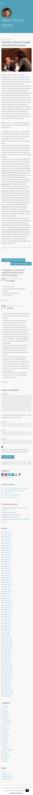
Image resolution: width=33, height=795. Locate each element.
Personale (6, 736)
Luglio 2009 (6, 625)
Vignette (5, 761)
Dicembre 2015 (7, 548)
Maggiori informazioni (16, 793)
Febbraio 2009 (7, 637)
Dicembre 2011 (7, 578)
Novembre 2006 (8, 691)
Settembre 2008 (8, 648)
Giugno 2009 (7, 628)
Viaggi (5, 759)
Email (3, 430)
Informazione (6, 247)
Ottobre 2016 (7, 543)
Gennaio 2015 (7, 557)
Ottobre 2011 (7, 582)
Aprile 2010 (6, 618)
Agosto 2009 (7, 623)
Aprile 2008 (6, 659)
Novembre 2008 (8, 643)
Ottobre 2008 (7, 646)
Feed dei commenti (7, 776)
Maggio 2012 (7, 566)
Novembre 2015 (8, 550)
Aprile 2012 (6, 568)
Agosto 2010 (7, 612)
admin (3, 249)
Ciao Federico (11, 512)
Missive (5, 731)
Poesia (5, 738)
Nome (3, 422)
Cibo (4, 709)
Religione (6, 747)
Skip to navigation (2, 3)
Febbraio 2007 (7, 687)
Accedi (3, 772)
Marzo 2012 (6, 571)
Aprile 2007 (6, 682)
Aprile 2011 (6, 593)
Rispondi (6, 300)
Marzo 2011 (6, 596)
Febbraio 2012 (7, 573)
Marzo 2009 (6, 634)
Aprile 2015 (6, 555)
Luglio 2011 (6, 589)
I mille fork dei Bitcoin (10, 497)
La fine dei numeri (15, 515)
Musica (5, 734)
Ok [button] (27, 790)
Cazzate (5, 706)
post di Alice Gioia (15, 123)
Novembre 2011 (8, 580)
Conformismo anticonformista (14, 260)
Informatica (6, 720)
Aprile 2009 (6, 632)
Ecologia (5, 716)
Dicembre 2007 (7, 668)
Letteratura (6, 725)
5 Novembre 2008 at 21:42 (15, 278)
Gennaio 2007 (7, 689)
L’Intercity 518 (8, 492)
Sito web (4, 439)
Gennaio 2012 (7, 575)
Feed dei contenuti (6, 774)
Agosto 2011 (7, 587)
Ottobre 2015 (7, 552)
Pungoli (5, 743)
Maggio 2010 (7, 616)
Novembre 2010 (8, 605)
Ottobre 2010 (7, 607)
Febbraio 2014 (7, 562)
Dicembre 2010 (7, 602)
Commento (5, 394)
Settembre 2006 (8, 693)
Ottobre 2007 (7, 673)
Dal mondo (6, 713)
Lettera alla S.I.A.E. (14, 517)
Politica (5, 740)
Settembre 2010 (8, 609)
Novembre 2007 (8, 671)
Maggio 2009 (7, 630)
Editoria (5, 718)
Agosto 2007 (7, 678)
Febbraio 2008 (7, 664)
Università (13, 247)
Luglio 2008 (6, 653)
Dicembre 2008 (7, 641)
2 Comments (23, 247)
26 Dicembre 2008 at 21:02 (15, 306)
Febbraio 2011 (7, 598)
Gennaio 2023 (7, 532)
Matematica (6, 729)
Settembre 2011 (8, 584)
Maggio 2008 (7, 657)
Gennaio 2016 (7, 546)
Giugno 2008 (7, 655)
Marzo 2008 (6, 662)
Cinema (5, 711)
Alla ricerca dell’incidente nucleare (14, 490)
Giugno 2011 (7, 591)
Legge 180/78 (24, 182)
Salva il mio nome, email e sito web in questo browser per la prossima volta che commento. (15, 451)
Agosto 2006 (7, 696)
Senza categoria (8, 750)
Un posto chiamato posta (11, 495)
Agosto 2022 (7, 534)
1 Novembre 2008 (7, 39)
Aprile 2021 (6, 537)
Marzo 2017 (6, 541)
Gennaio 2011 (7, 600)
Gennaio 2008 (7, 666)
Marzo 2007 (6, 684)
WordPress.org (5, 778)
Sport (5, 752)
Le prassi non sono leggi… (20, 263)
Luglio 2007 (6, 680)
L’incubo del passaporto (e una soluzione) (16, 488)
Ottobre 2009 (7, 621)
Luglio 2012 (6, 564)
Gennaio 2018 (7, 539)
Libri (4, 727)
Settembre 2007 (8, 675)
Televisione (6, 754)
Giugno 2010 (7, 614)
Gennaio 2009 (7, 639)
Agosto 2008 (7, 650)
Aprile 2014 (6, 559)
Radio (5, 745)
